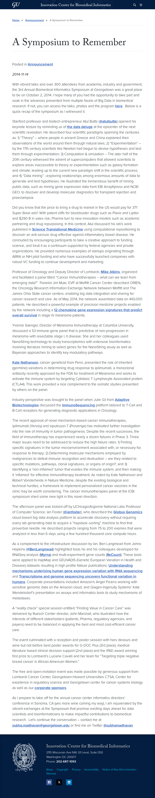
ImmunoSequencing (78, 405)
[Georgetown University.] (16, 5)
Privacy (76, 769)
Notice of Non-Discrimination (119, 769)
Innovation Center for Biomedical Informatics (76, 5)
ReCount (114, 555)
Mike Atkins (110, 272)
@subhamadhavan (118, 725)
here (118, 106)
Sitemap (51, 773)
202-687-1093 (66, 761)
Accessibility (91, 769)
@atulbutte (108, 121)
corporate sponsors (50, 688)
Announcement (34, 20)
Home (15, 20)
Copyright (62, 769)
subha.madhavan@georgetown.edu (41, 725)
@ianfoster (72, 512)
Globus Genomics (127, 512)
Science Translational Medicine (57, 229)
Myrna (45, 555)
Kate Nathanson (25, 362)
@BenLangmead (40, 549)
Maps (49, 769)
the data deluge (80, 127)
